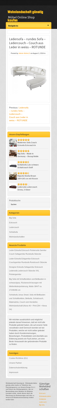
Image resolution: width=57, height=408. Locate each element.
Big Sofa (12, 218)
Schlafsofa (13, 232)
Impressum (13, 372)
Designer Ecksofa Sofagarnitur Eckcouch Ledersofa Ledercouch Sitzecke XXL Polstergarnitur (26, 270)
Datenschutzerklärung (18, 368)
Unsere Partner (15, 363)
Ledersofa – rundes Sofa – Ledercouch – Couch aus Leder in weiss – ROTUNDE (18, 114)
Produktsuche (15, 201)
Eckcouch (13, 223)
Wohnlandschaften (17, 237)
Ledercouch (14, 227)
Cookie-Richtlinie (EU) (18, 358)
